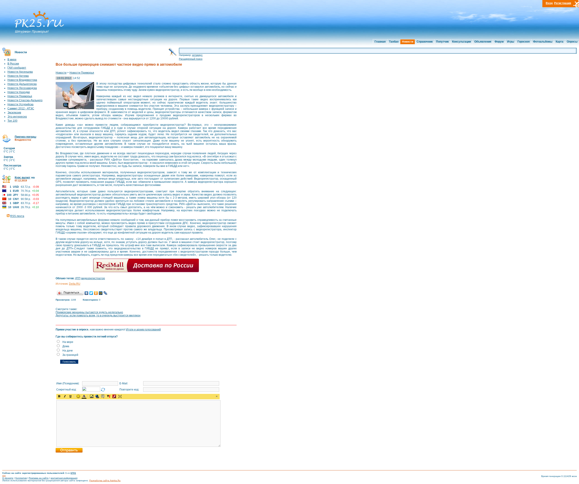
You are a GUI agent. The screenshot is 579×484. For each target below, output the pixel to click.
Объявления (482, 41)
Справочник (425, 41)
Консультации (461, 41)
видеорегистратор (93, 278)
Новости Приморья (19, 96)
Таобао (394, 41)
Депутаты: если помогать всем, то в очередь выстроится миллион (98, 315)
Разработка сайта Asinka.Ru (105, 480)
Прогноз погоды (25, 136)
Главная (380, 41)
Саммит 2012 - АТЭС (20, 108)
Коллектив (21, 478)
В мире (12, 59)
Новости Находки (18, 92)
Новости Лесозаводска (22, 88)
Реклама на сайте (39, 478)
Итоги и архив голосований (143, 329)
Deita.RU (74, 283)
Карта (559, 41)
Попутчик (442, 41)
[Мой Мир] (100, 293)
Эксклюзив (14, 112)
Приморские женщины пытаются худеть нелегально (89, 312)
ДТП (78, 278)
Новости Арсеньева (20, 71)
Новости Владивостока (22, 80)
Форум (499, 41)
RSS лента (17, 216)
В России (13, 63)
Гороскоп (523, 41)
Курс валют (22, 177)
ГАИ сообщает (16, 67)
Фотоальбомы (542, 41)
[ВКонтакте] (86, 293)
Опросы (572, 41)
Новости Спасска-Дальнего (25, 100)
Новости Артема (18, 75)
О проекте (7, 478)
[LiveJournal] (105, 293)
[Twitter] (91, 293)
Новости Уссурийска (20, 104)
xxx (4, 475)
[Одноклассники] (96, 293)
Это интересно (17, 116)
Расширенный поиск (190, 59)
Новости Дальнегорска (22, 84)
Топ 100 (12, 120)
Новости (407, 41)
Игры (510, 41)
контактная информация (64, 478)
